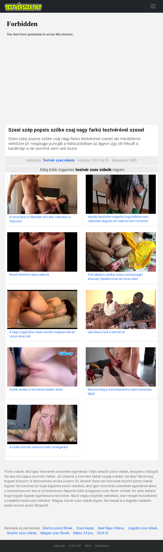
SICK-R (102, 533)
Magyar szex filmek (54, 533)
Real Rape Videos (111, 528)
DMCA (88, 545)
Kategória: (34, 160)
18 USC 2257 (74, 545)
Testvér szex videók (58, 160)
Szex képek (85, 528)
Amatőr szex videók (21, 533)
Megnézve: (120, 160)
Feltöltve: (84, 160)
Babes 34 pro (83, 533)
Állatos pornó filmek (57, 528)
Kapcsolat (59, 545)
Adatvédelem (102, 545)
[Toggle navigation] (153, 6)
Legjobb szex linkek (142, 528)
